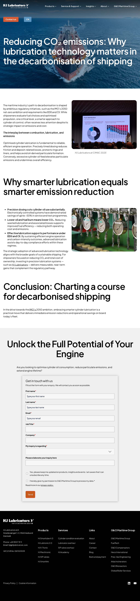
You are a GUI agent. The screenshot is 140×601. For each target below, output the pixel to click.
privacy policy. (47, 485)
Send (30, 494)
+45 (12, 542)
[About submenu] (108, 6)
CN (27, 19)
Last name (31, 402)
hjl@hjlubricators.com (18, 545)
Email (29, 413)
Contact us (11, 19)
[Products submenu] (55, 6)
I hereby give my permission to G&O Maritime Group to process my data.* (62, 481)
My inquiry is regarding (36, 446)
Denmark (7, 536)
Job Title (30, 424)
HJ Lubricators (20, 264)
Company (31, 435)
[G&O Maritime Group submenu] (136, 6)
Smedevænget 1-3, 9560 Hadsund (18, 533)
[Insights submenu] (95, 6)
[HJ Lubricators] (16, 6)
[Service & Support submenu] (80, 6)
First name (31, 391)
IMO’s (32, 309)
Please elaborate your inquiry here (41, 457)
